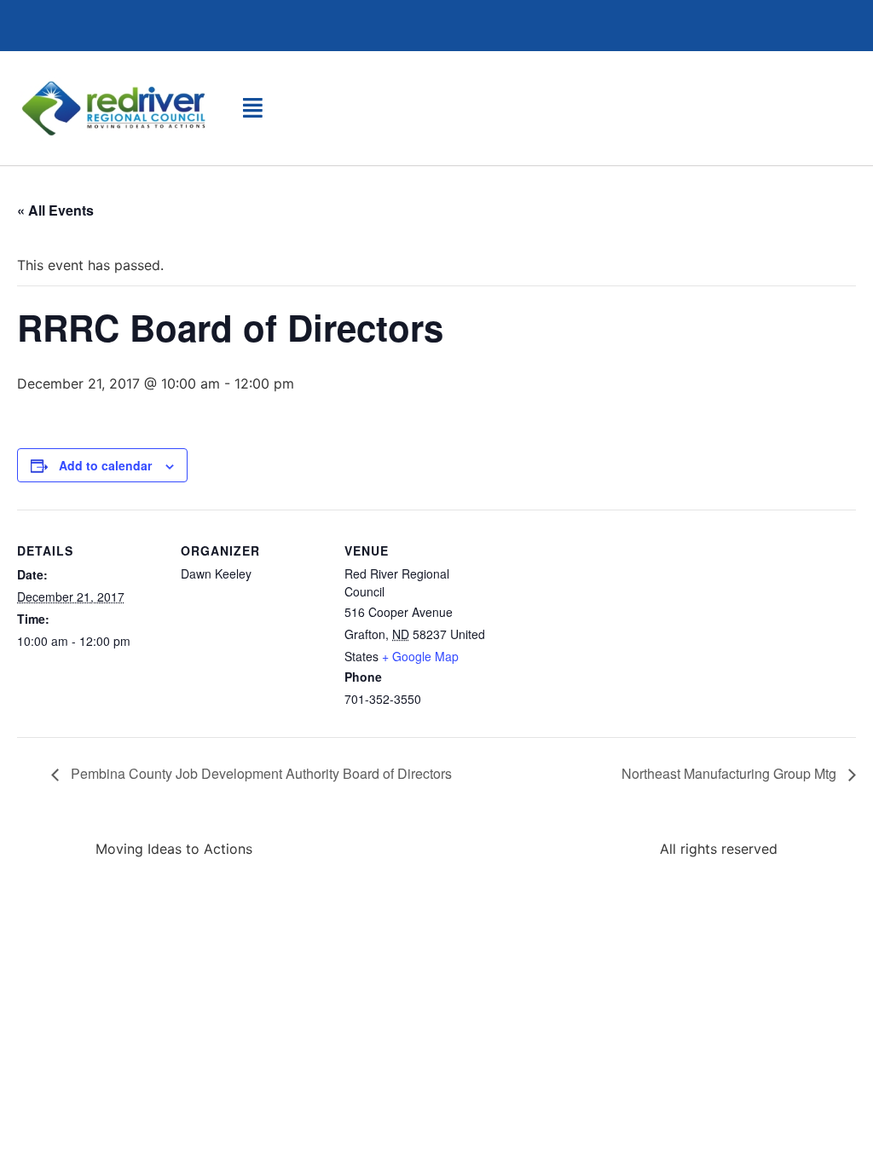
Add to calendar (105, 465)
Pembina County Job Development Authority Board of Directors (259, 773)
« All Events (55, 210)
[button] (252, 108)
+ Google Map (420, 656)
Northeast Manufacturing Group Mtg (731, 773)
